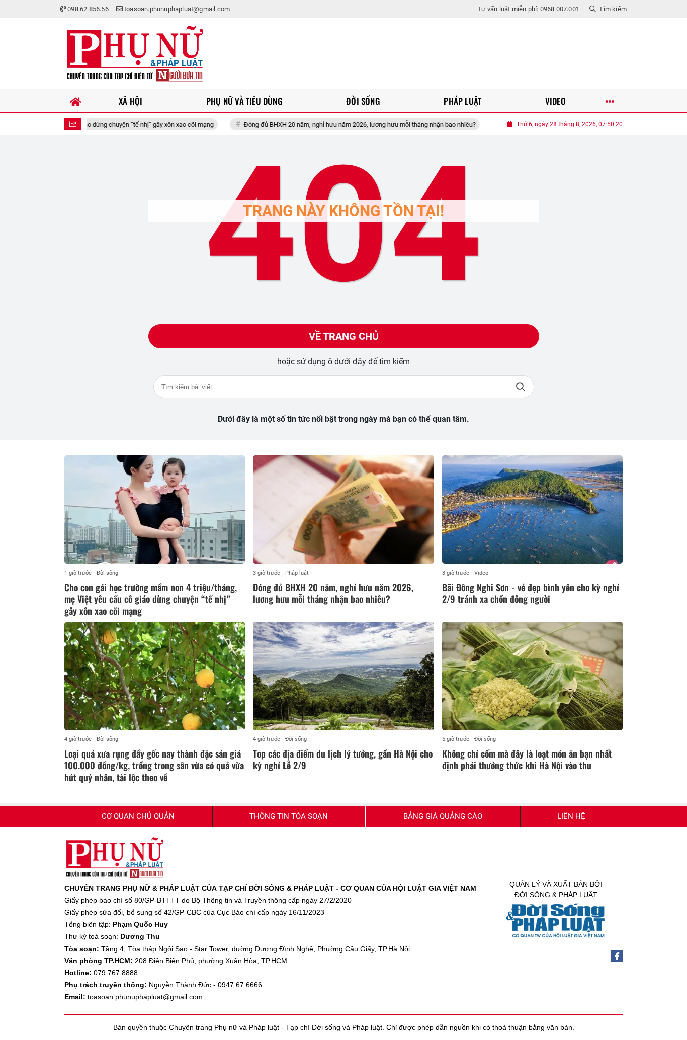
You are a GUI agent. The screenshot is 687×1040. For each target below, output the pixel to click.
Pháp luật (297, 573)
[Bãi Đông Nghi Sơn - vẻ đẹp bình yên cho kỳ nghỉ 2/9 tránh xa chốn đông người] (532, 509)
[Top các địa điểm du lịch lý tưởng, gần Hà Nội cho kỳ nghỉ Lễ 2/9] (343, 676)
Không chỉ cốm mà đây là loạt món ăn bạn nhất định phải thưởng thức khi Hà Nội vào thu (527, 759)
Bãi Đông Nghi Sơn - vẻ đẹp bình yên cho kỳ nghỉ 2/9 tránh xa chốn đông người (530, 593)
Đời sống (107, 573)
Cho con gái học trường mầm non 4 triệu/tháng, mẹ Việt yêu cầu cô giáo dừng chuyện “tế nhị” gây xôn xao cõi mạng (150, 599)
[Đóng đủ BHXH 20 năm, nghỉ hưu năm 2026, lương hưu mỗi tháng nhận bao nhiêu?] (343, 509)
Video (481, 573)
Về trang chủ (344, 336)
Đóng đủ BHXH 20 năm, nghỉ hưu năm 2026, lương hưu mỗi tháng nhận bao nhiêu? (336, 124)
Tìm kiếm (520, 386)
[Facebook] (617, 956)
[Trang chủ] (75, 100)
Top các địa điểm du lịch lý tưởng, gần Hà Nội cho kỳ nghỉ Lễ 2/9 (343, 759)
